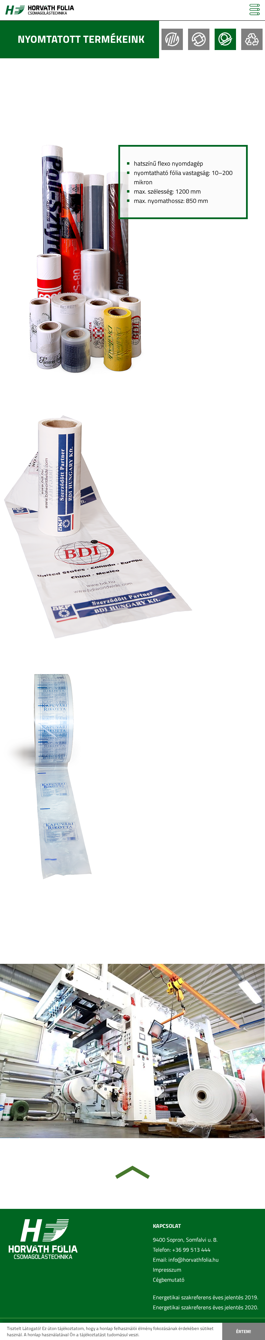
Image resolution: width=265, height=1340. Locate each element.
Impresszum (167, 1269)
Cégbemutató (168, 1279)
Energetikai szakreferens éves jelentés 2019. (205, 1297)
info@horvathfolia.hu (193, 1259)
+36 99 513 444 (191, 1249)
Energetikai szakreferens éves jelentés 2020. (205, 1307)
